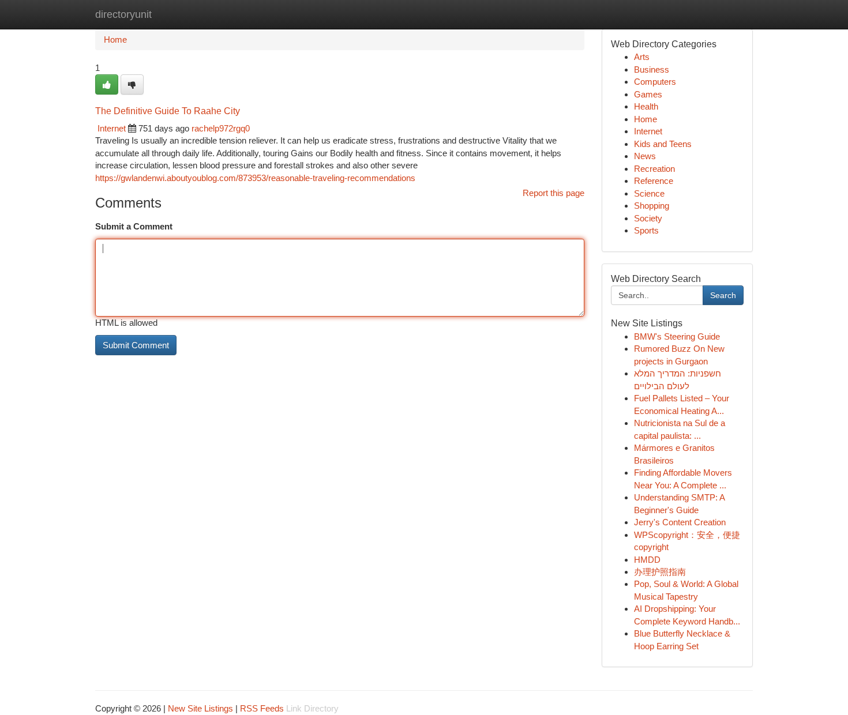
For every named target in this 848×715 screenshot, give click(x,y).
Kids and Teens (663, 144)
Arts (642, 57)
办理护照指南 (660, 572)
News (645, 156)
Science (649, 193)
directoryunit (123, 14)
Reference (653, 181)
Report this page (553, 193)
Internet (111, 128)
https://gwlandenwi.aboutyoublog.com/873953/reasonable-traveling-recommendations (255, 178)
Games (648, 94)
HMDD (647, 560)
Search (723, 295)
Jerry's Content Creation (680, 522)
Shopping (651, 205)
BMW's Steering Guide (677, 336)
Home (115, 39)
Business (651, 69)
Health (646, 106)
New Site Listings (200, 708)
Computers (655, 81)
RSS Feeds (262, 708)
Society (648, 218)
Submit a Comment (133, 226)
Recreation (654, 169)
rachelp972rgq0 (221, 128)
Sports (646, 230)
